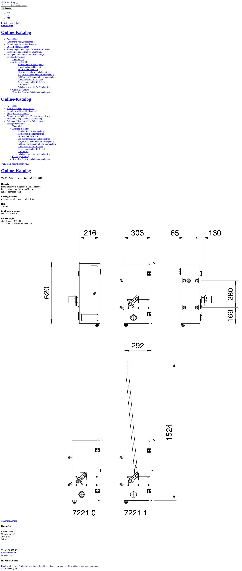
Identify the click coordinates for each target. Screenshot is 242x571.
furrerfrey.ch (6, 555)
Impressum (93, 566)
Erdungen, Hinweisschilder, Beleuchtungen (26, 54)
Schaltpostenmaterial (16, 57)
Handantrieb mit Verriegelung (31, 64)
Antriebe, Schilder (20, 62)
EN (8, 18)
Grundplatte (23, 84)
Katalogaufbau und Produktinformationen (19, 566)
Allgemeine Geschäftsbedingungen (72, 566)
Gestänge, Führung (20, 90)
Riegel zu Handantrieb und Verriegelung (36, 74)
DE (8, 13)
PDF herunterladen (16, 164)
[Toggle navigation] (17, 3)
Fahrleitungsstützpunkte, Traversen (22, 44)
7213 (4, 164)
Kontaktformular (8, 552)
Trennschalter (18, 59)
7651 (19, 192)
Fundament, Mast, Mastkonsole (20, 42)
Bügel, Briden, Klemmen (18, 47)
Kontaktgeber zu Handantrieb (31, 67)
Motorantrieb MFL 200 (28, 69)
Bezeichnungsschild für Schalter (32, 82)
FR (8, 15)
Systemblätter (13, 39)
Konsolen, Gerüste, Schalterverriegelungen (31, 92)
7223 (27, 164)
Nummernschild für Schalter (30, 79)
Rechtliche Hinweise (48, 566)
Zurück (13, 521)
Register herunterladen (11, 23)
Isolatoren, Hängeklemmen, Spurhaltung (24, 52)
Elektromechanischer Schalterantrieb (34, 72)
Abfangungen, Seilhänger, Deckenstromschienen (28, 49)
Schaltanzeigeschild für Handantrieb (34, 87)
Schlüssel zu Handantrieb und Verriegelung (37, 77)
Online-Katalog (16, 32)
